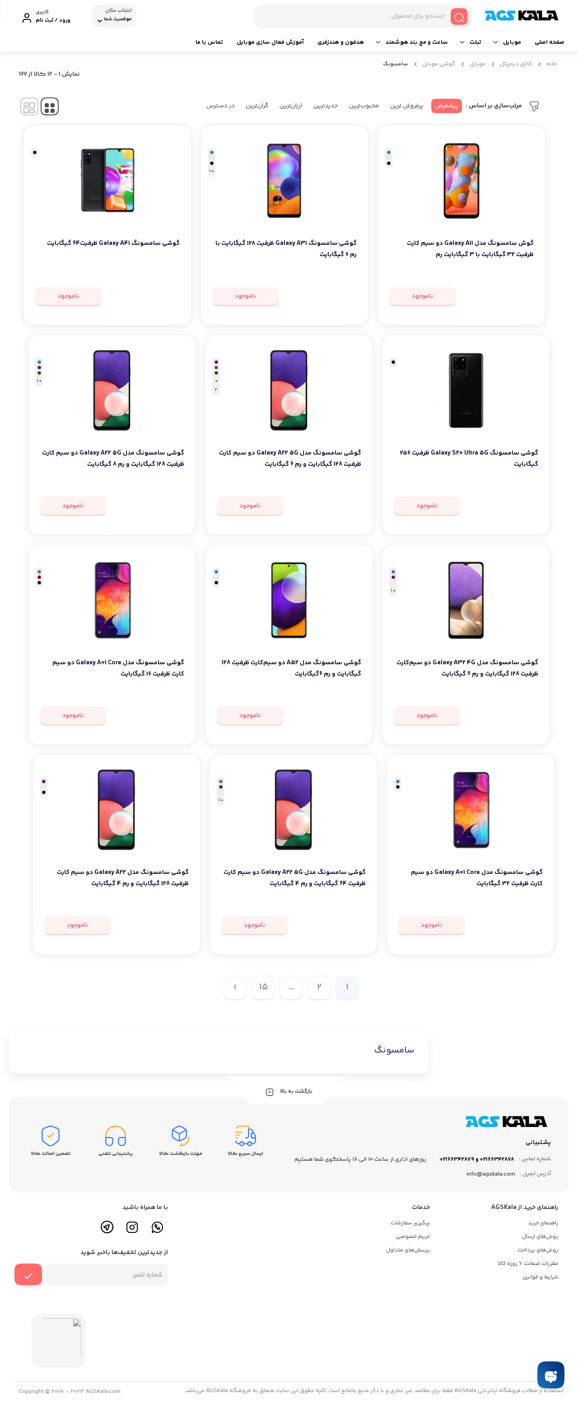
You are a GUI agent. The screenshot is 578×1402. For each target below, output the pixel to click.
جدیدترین (325, 106)
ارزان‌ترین (291, 106)
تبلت (475, 42)
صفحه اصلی (549, 42)
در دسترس (220, 106)
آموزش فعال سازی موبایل (270, 42)
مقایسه (514, 271)
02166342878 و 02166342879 (477, 1159)
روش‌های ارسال (540, 1236)
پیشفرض (446, 106)
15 (263, 987)
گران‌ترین (257, 106)
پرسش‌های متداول (408, 1250)
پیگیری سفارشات (410, 1223)
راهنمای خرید (543, 1223)
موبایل (512, 42)
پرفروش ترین (407, 106)
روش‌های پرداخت (537, 1250)
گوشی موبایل (438, 64)
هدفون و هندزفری (340, 42)
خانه (551, 64)
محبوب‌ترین (364, 106)
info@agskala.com (490, 1174)
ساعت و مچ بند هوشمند (417, 42)
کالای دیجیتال (516, 64)
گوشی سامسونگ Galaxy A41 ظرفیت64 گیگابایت (113, 243)
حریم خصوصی (413, 1236)
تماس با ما (209, 42)
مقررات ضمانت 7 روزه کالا (528, 1264)
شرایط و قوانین (540, 1277)
